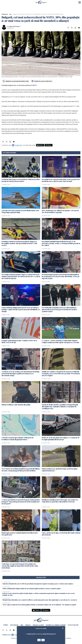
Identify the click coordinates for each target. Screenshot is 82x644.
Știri (11, 14)
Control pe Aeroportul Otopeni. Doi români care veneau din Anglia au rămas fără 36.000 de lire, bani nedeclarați (20, 566)
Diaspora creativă (38, 625)
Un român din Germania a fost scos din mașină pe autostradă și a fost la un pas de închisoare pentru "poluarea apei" (59, 309)
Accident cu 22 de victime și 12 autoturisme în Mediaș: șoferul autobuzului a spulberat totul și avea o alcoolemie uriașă (21, 373)
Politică (6, 625)
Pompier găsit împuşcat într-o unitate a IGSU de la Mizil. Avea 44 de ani (19, 341)
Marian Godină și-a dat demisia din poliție (16, 405)
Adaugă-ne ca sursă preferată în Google (17, 81)
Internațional (14, 625)
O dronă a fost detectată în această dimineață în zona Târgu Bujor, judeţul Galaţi (20, 211)
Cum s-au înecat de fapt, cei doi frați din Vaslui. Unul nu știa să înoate (61, 534)
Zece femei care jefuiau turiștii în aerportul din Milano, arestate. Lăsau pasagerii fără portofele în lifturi (21, 470)
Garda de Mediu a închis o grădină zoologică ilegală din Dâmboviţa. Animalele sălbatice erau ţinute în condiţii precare (60, 406)
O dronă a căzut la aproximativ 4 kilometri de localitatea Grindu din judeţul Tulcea (18, 439)
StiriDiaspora (5, 14)
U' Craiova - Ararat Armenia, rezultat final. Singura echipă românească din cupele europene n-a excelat (60, 341)
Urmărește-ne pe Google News (43, 81)
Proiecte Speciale (73, 625)
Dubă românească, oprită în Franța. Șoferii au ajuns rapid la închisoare (60, 470)
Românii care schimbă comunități (56, 625)
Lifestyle (28, 625)
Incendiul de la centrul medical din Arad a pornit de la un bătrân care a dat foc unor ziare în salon (61, 180)
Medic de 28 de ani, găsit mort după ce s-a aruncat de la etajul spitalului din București (60, 439)
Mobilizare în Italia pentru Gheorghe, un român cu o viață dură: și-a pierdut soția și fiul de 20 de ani (60, 501)
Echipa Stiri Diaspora (14, 26)
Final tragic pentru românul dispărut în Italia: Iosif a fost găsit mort (20, 534)
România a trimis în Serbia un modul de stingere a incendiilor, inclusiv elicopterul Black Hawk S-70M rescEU (19, 243)
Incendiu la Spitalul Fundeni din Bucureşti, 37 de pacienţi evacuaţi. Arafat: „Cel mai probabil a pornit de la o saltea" (61, 243)
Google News (19, 145)
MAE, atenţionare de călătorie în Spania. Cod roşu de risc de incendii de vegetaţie (60, 211)
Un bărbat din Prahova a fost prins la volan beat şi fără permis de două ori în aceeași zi (21, 180)
